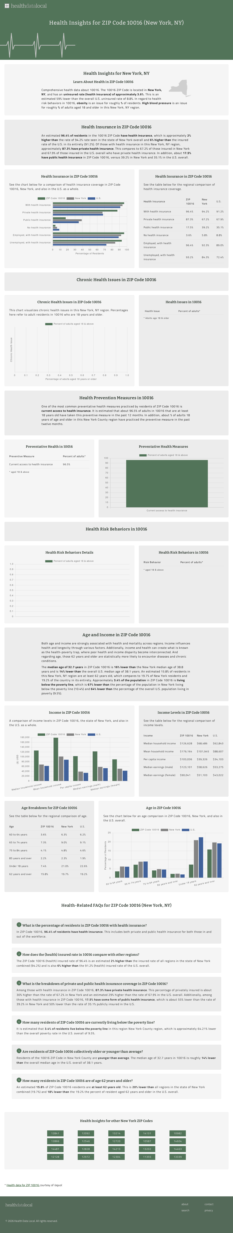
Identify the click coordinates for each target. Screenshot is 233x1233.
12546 (86, 1141)
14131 (147, 1133)
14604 (178, 1141)
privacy (209, 1210)
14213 (116, 1149)
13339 (178, 1156)
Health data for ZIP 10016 (23, 1185)
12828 (86, 1149)
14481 (55, 1149)
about (184, 1204)
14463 (178, 1149)
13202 (147, 1149)
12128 (55, 1156)
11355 (147, 1156)
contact (209, 1204)
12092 (86, 1133)
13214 (116, 1133)
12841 (55, 1133)
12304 (116, 1156)
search (185, 1210)
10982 (178, 1133)
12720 (116, 1141)
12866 (55, 1141)
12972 (86, 1156)
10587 (147, 1141)
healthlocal (18, 1205)
